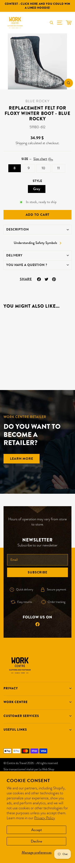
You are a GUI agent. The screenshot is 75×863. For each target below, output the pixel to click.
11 (58, 168)
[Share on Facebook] (39, 279)
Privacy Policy (44, 817)
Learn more (21, 458)
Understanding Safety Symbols (35, 242)
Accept (36, 830)
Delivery (14, 255)
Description (17, 229)
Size (34, 158)
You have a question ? (26, 265)
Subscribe (37, 572)
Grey (36, 188)
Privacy (11, 688)
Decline (36, 841)
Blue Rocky (37, 101)
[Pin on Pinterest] (54, 279)
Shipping (21, 143)
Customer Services (21, 716)
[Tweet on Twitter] (46, 279)
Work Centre (16, 702)
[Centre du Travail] (15, 22)
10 (43, 168)
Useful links (15, 729)
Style (37, 181)
